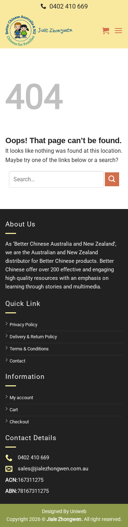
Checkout (19, 421)
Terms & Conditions (29, 348)
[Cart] (105, 30)
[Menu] (118, 30)
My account (21, 397)
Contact (17, 361)
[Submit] (112, 179)
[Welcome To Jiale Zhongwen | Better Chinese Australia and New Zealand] (39, 30)
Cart (14, 409)
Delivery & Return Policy (33, 336)
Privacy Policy (23, 324)
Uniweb (78, 511)
